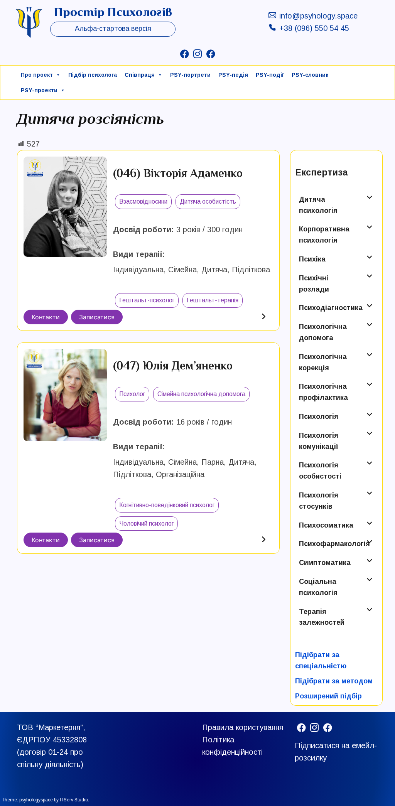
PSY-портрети (190, 75)
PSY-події (270, 75)
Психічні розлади (314, 283)
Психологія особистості (320, 470)
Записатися (97, 317)
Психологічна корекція (323, 362)
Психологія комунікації (318, 441)
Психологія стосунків (318, 500)
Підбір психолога (92, 75)
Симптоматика (325, 563)
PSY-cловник (310, 75)
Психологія (318, 416)
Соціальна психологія (318, 587)
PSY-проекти (39, 90)
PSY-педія (233, 75)
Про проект (37, 75)
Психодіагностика (330, 308)
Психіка (312, 259)
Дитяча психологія (318, 205)
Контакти (46, 317)
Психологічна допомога (323, 332)
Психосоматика (326, 525)
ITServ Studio (74, 800)
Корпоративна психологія (324, 234)
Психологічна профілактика (323, 392)
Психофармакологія (330, 544)
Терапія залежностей (321, 617)
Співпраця (140, 75)
